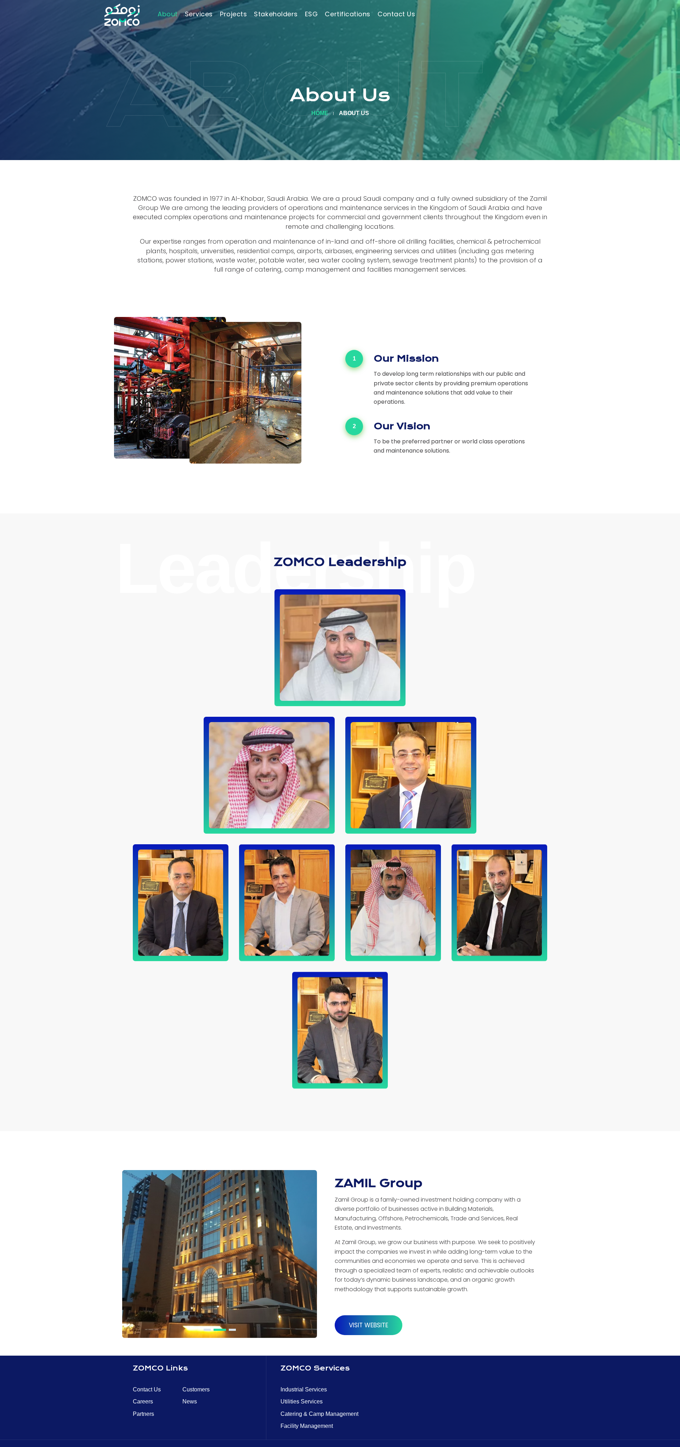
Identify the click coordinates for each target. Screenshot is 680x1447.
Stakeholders (276, 14)
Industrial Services (303, 1389)
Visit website (368, 1325)
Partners (143, 1414)
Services (199, 14)
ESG (311, 14)
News (189, 1401)
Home (319, 113)
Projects (233, 14)
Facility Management (306, 1426)
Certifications (347, 14)
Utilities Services (301, 1401)
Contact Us (396, 14)
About (168, 14)
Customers (196, 1389)
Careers (143, 1401)
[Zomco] (122, 14)
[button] (207, 1330)
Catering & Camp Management (319, 1414)
